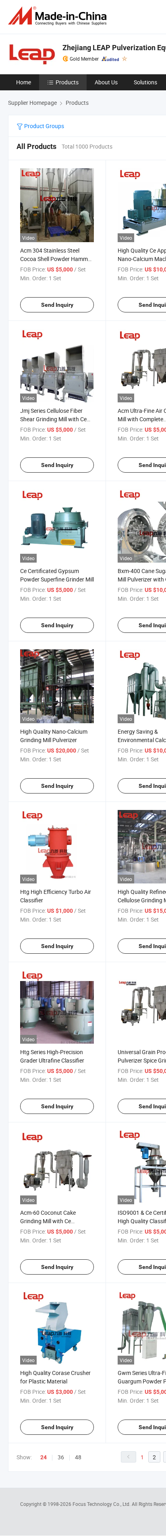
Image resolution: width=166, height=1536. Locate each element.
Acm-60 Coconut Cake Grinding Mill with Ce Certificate (48, 1221)
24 (43, 1457)
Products (67, 82)
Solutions (145, 82)
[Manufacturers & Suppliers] (59, 15)
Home (23, 82)
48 (78, 1457)
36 (61, 1457)
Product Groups (43, 126)
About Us (106, 82)
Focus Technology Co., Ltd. (102, 1504)
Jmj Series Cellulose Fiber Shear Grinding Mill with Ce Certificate (53, 419)
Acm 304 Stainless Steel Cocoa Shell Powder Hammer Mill (56, 259)
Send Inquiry (57, 305)
